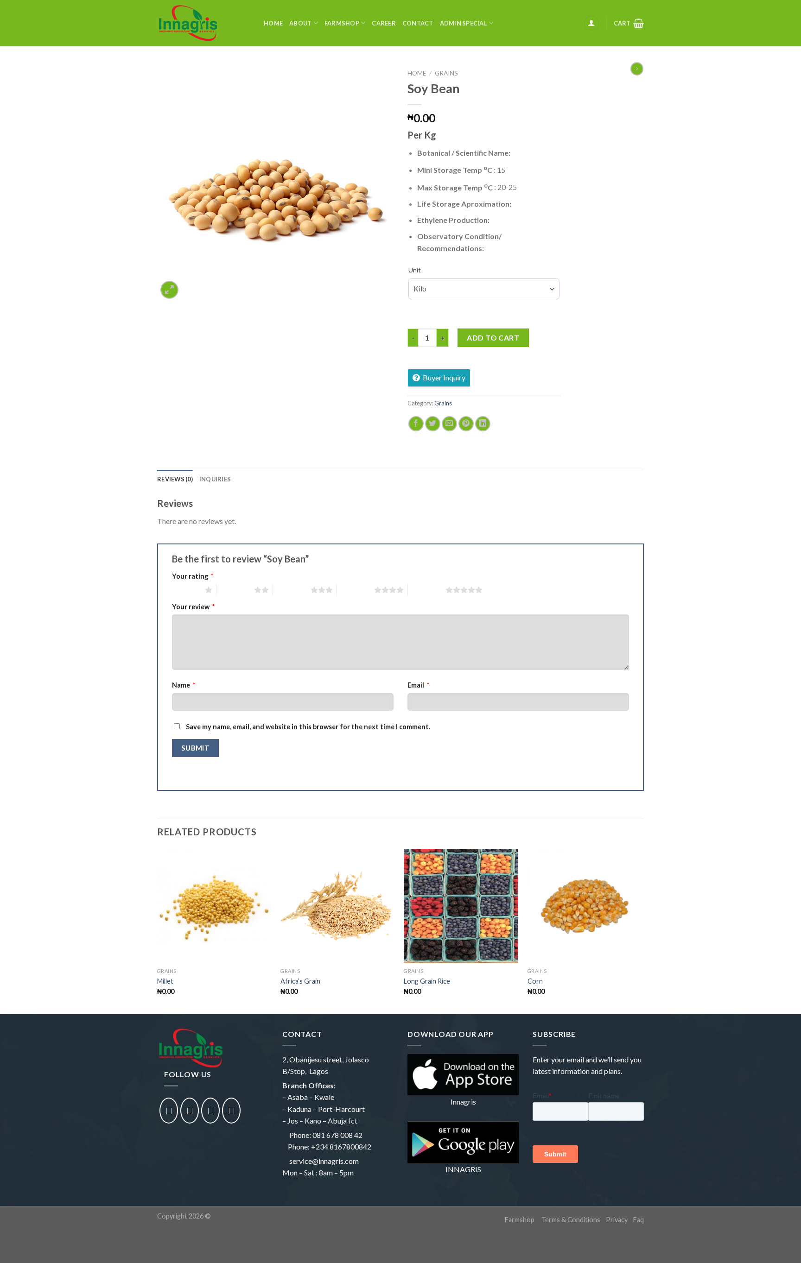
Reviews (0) (175, 479)
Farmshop (341, 23)
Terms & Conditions (570, 1220)
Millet (165, 981)
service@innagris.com (324, 1160)
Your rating (193, 576)
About (300, 23)
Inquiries (215, 479)
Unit (414, 270)
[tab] (175, 479)
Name (184, 685)
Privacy (617, 1220)
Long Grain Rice (427, 981)
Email (418, 685)
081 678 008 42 (337, 1134)
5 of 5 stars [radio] (426, 590)
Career (384, 23)
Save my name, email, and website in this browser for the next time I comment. (308, 727)
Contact (417, 23)
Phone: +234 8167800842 (329, 1146)
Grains (446, 73)
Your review (193, 607)
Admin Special (463, 23)
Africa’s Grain (300, 981)
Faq (638, 1220)
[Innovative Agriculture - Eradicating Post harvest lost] (203, 23)
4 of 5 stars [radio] (355, 590)
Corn (535, 981)
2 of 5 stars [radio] (235, 590)
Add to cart (493, 337)
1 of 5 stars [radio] (186, 590)
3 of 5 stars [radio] (292, 590)
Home (273, 23)
